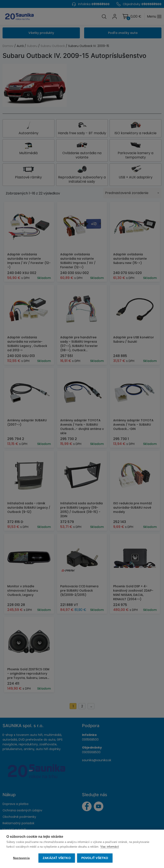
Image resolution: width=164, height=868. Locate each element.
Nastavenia (21, 858)
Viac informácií (109, 846)
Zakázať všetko (57, 858)
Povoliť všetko (94, 858)
